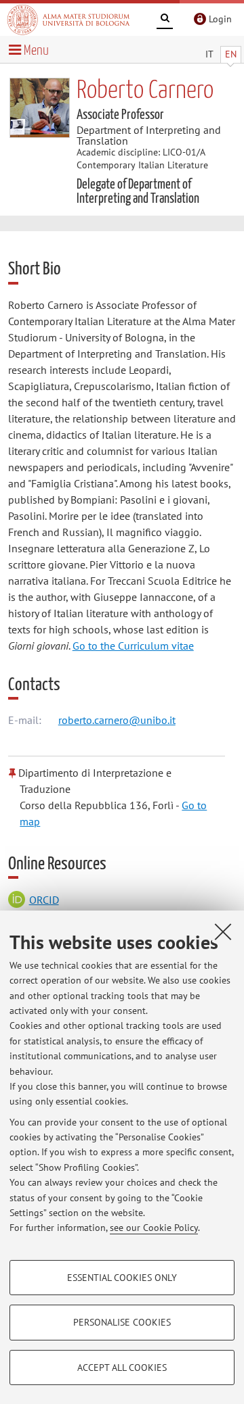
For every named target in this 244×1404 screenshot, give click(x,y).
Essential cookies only (122, 1278)
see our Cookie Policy (154, 1227)
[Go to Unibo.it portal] (68, 19)
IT (209, 54)
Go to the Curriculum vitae (133, 645)
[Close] (223, 931)
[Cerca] (165, 20)
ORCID (44, 899)
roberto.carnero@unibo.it (117, 720)
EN (231, 54)
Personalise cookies (122, 1322)
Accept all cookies (122, 1367)
